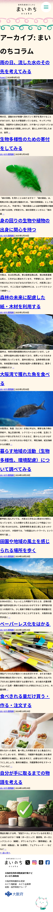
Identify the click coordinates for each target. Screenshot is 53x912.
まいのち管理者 (7, 154)
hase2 (3, 77)
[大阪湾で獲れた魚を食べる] (26, 424)
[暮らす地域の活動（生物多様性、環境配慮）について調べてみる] (26, 514)
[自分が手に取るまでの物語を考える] (26, 829)
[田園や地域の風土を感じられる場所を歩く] (26, 597)
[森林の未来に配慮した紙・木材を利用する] (26, 347)
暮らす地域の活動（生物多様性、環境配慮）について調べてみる (25, 460)
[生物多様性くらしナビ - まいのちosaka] (26, 9)
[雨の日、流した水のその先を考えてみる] (26, 112)
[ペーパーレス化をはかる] (26, 669)
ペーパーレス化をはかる (25, 623)
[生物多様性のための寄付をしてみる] (26, 194)
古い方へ (5, 852)
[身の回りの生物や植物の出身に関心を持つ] (26, 271)
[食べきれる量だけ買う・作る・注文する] (26, 746)
